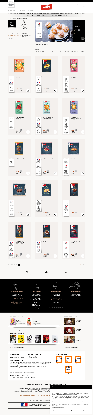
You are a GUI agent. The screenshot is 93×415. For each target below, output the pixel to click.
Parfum (66, 51)
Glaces (36, 365)
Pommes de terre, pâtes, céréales (16, 365)
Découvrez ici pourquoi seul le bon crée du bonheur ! (17, 295)
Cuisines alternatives (23, 366)
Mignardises (10, 38)
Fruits (32, 365)
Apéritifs (29, 362)
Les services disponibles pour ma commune (21, 386)
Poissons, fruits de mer (32, 363)
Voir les (44, 51)
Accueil (9, 18)
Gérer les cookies (84, 401)
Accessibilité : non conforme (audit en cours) (27, 388)
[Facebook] (33, 304)
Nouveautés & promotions (14, 33)
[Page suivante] (84, 265)
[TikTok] (39, 304)
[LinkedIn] (38, 308)
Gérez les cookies (49, 386)
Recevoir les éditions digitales (16, 330)
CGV (30, 386)
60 (21, 264)
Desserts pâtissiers (26, 38)
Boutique (44, 366)
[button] (77, 5)
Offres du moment (13, 362)
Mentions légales (35, 386)
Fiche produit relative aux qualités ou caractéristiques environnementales (49, 388)
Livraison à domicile (46, 356)
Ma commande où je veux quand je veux (36, 299)
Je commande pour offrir (33, 357)
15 (19, 264)
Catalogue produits (41, 386)
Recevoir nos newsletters (28, 330)
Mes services (61, 10)
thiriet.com (10, 386)
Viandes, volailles (41, 363)
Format (59, 51)
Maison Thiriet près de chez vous (36, 295)
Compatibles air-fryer (22, 362)
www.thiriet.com (73, 390)
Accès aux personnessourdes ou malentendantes (56, 306)
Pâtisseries (14, 18)
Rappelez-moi (56, 302)
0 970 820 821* (56, 295)
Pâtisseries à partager (12, 37)
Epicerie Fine (30, 366)
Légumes (47, 363)
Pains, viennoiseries (14, 366)
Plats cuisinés (24, 363)
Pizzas (11, 363)
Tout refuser (74, 410)
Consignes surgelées (37, 356)
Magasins (30, 356)
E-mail (56, 304)
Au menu (12, 372)
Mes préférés (72, 10)
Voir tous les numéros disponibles (16, 347)
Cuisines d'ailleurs (16, 363)
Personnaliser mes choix (59, 410)
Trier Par (37, 51)
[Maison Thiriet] (46, 7)
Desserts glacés (41, 365)
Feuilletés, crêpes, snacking (45, 362)
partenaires (81, 390)
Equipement (52, 51)
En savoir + (33, 377)
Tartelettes (24, 33)
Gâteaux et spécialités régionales (26, 36)
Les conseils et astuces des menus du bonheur (24, 372)
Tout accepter (85, 410)
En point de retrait (13, 357)
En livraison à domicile (14, 356)
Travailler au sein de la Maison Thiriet (76, 295)
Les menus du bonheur (26, 10)
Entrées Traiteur (35, 362)
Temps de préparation (76, 51)
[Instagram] (36, 304)
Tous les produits (12, 32)
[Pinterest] (35, 308)
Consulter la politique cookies (58, 407)
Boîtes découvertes (38, 366)
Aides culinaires (27, 365)
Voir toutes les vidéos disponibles (70, 347)
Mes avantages (81, 10)
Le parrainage (21, 357)
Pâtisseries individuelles (22, 18)
